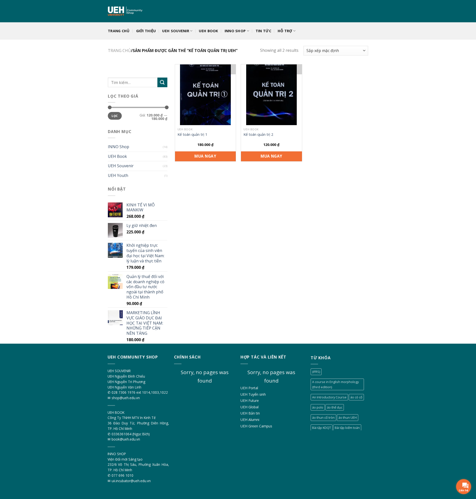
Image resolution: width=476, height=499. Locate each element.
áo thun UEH (347, 417)
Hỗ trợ (285, 30)
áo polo (317, 407)
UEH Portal (249, 388)
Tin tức (263, 30)
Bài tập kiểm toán (347, 427)
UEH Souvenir (121, 165)
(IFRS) (316, 371)
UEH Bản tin (250, 413)
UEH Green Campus (256, 426)
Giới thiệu (146, 30)
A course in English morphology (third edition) (335, 384)
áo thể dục (334, 407)
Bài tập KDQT (321, 427)
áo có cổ (356, 397)
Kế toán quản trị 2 (258, 134)
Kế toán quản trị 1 (192, 134)
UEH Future (249, 400)
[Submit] (162, 82)
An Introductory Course (329, 397)
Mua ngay (205, 156)
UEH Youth (118, 175)
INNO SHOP (235, 30)
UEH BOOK (208, 30)
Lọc (115, 116)
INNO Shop (118, 146)
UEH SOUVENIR (175, 30)
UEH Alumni (249, 419)
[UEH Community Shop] (125, 11)
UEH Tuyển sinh (253, 394)
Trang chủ (119, 30)
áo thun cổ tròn (323, 417)
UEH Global (249, 407)
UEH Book (117, 156)
